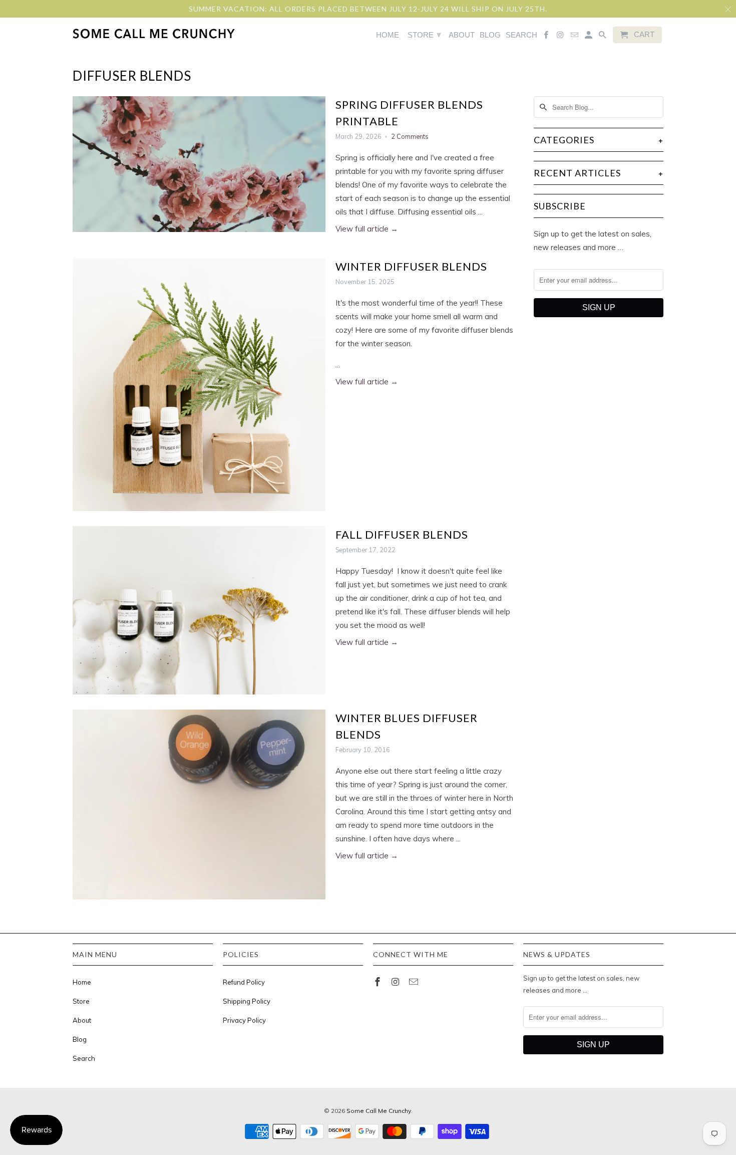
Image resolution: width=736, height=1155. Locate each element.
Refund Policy (244, 982)
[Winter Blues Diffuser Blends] (199, 804)
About (82, 1020)
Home (82, 982)
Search (84, 1058)
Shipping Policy (246, 1001)
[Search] (603, 37)
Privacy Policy (244, 1020)
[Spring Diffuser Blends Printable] (199, 164)
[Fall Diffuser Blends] (199, 610)
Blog (80, 1039)
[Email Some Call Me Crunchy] (414, 982)
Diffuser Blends (132, 76)
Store (81, 1001)
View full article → (366, 229)
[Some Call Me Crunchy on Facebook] (378, 982)
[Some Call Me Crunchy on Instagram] (396, 982)
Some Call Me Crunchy (378, 1110)
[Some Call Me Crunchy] (114, 33)
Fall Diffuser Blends (401, 534)
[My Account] (589, 37)
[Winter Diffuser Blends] (199, 384)
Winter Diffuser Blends (411, 266)
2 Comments (410, 136)
